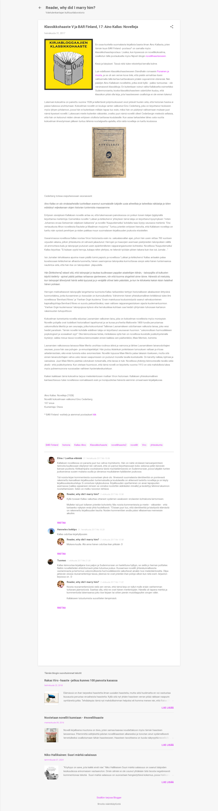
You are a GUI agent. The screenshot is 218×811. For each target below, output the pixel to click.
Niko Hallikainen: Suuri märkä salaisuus (70, 755)
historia (66, 445)
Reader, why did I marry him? (70, 7)
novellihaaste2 (118, 445)
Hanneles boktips (67, 529)
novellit (134, 445)
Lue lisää (168, 707)
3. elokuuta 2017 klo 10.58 (112, 494)
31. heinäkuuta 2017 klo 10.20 (91, 529)
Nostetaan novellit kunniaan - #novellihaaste (73, 717)
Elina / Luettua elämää (69, 458)
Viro (144, 445)
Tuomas (61, 560)
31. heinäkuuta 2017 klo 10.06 (96, 458)
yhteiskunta (156, 445)
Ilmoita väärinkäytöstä (109, 804)
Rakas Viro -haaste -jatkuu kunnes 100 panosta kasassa (80, 680)
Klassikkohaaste (98, 445)
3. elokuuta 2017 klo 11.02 (112, 582)
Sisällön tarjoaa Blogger (109, 797)
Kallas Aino (80, 445)
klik (94, 414)
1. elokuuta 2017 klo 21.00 (78, 560)
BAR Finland (52, 445)
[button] (172, 27)
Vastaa (61, 522)
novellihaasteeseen (156, 56)
